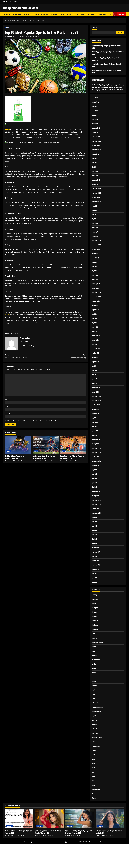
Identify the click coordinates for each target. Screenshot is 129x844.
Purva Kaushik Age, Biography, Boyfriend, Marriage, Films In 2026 (78, 832)
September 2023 (96, 253)
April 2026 (95, 119)
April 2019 (95, 483)
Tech (76, 14)
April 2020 (95, 431)
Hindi (93, 698)
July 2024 (94, 210)
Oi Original (95, 733)
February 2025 (96, 180)
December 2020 (96, 396)
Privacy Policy (101, 14)
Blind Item (95, 625)
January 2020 (95, 444)
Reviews (94, 750)
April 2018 (94, 535)
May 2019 (94, 478)
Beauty (94, 603)
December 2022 (96, 292)
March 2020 (95, 435)
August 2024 (95, 206)
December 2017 (96, 552)
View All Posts (27, 346)
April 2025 (95, 171)
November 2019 (96, 452)
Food (93, 677)
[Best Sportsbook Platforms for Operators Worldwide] (18, 445)
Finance (62, 14)
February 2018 (96, 543)
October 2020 (96, 405)
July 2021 (94, 366)
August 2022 (95, 310)
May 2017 (94, 582)
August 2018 (95, 517)
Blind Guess (95, 621)
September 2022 (96, 305)
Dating (93, 651)
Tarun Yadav (10, 36)
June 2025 (95, 163)
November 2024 (96, 193)
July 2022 (94, 314)
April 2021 (94, 379)
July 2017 (94, 573)
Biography (94, 612)
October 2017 (95, 560)
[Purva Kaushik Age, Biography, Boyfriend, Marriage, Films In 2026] (79, 818)
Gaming (94, 681)
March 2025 (95, 176)
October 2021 (95, 353)
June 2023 (95, 266)
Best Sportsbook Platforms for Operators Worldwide (15, 457)
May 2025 (94, 167)
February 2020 (96, 439)
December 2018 (96, 500)
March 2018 (95, 539)
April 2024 (95, 223)
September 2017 (96, 565)
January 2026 (95, 132)
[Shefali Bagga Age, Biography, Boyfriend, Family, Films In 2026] (49, 818)
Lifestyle (94, 720)
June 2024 (95, 214)
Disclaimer (90, 14)
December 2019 (96, 448)
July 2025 (94, 158)
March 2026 (95, 124)
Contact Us (6, 14)
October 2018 (95, 509)
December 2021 (96, 344)
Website (7, 413)
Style (93, 763)
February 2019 (96, 491)
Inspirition (95, 716)
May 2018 (94, 530)
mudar (8, 835)
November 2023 (96, 245)
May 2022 (94, 323)
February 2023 (96, 284)
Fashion (94, 664)
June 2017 (94, 578)
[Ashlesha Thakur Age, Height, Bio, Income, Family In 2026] (110, 818)
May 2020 (94, 426)
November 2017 (96, 556)
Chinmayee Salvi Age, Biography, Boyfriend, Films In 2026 (19, 832)
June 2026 (95, 111)
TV (92, 794)
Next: (78, 356)
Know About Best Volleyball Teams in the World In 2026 (72, 457)
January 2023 (95, 288)
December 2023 (96, 240)
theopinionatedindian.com (20, 7)
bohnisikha (65, 460)
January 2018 (95, 548)
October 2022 (96, 301)
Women (94, 798)
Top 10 (37, 14)
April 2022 (95, 327)
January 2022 (95, 340)
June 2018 (94, 526)
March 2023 (95, 279)
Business (94, 638)
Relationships (96, 746)
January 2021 (95, 392)
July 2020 (94, 418)
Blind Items (44, 14)
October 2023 (96, 249)
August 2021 (95, 362)
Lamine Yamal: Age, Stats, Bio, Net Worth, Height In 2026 (44, 457)
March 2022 (95, 331)
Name (7, 399)
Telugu (93, 776)
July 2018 (94, 522)
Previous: (16, 356)
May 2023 (94, 271)
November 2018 (96, 504)
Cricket (69, 14)
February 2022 (96, 336)
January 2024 (95, 236)
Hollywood (95, 703)
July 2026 (94, 106)
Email (7, 406)
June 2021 (94, 370)
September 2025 (96, 150)
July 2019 (94, 470)
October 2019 (95, 457)
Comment (9, 373)
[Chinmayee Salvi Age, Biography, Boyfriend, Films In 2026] (19, 818)
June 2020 (95, 422)
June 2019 (94, 474)
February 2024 (96, 232)
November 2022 (96, 297)
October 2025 (96, 145)
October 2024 (96, 197)
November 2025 (96, 141)
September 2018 (96, 513)
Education (94, 655)
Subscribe (121, 14)
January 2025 (95, 184)
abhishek (36, 460)
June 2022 (95, 318)
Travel (82, 14)
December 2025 (96, 137)
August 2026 (95, 102)
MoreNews (92, 842)
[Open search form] (110, 14)
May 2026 (94, 115)
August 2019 (95, 465)
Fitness (94, 672)
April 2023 (95, 275)
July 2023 (94, 262)
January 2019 (95, 496)
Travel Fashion (96, 789)
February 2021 (96, 388)
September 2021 (96, 357)
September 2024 (96, 202)
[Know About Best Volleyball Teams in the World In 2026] (73, 445)
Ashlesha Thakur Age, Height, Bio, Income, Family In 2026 (109, 832)
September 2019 (96, 461)
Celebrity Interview (97, 642)
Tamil (93, 768)
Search (94, 28)
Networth (54, 14)
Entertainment (17, 14)
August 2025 (95, 154)
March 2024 (95, 227)
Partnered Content (97, 737)
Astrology (94, 595)
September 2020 (96, 409)
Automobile (95, 599)
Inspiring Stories (96, 711)
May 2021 (94, 375)
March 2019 (95, 487)
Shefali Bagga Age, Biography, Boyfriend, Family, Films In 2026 (48, 832)
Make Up (94, 724)
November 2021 (96, 349)
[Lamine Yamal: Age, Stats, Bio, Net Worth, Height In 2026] (46, 445)
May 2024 (94, 219)
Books (93, 634)
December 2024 (96, 189)
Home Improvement (97, 707)
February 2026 (96, 128)
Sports (7, 27)
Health (93, 694)
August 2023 (95, 258)
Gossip (93, 690)
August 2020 (95, 413)
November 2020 (96, 400)
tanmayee (8, 460)
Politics (94, 742)
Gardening (94, 686)
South (93, 755)
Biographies (28, 14)
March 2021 (95, 383)
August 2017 (95, 569)
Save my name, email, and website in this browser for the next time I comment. (33, 420)
